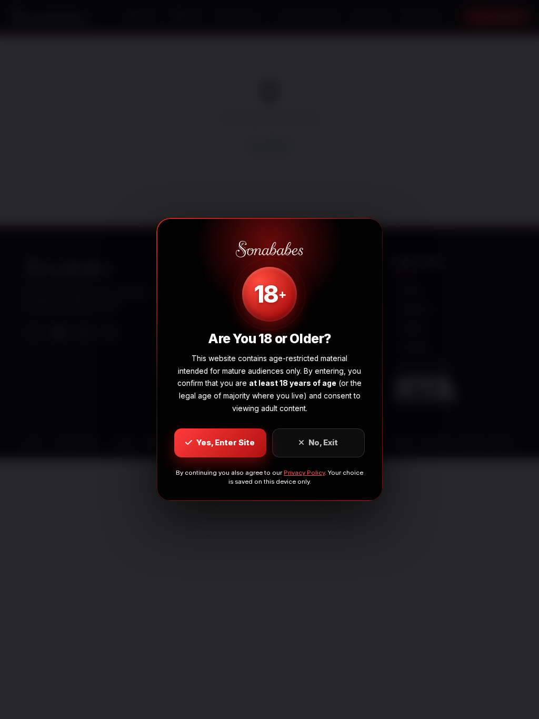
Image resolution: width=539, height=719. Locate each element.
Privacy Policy (304, 472)
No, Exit (323, 442)
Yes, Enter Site (225, 442)
